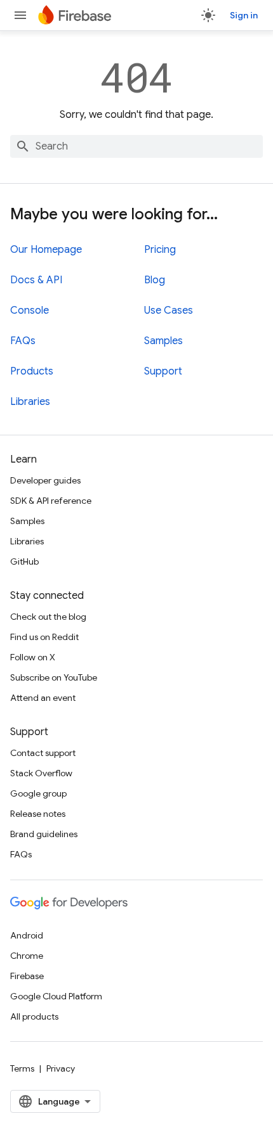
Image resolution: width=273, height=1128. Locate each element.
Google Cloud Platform (56, 996)
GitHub (24, 561)
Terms (22, 1068)
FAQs (23, 341)
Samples (163, 341)
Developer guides (45, 480)
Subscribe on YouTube (53, 677)
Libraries (30, 401)
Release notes (37, 813)
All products (34, 1016)
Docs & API (36, 280)
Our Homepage (46, 249)
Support (163, 371)
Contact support (43, 753)
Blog (154, 280)
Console (29, 310)
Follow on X (32, 657)
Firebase (27, 976)
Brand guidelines (43, 834)
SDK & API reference (50, 500)
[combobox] (136, 146)
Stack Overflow (41, 773)
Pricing (160, 249)
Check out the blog (48, 616)
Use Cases (168, 310)
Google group (38, 793)
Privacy (60, 1068)
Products (31, 371)
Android (26, 935)
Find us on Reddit (44, 637)
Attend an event (43, 697)
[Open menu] (20, 15)
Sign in (244, 15)
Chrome (26, 955)
